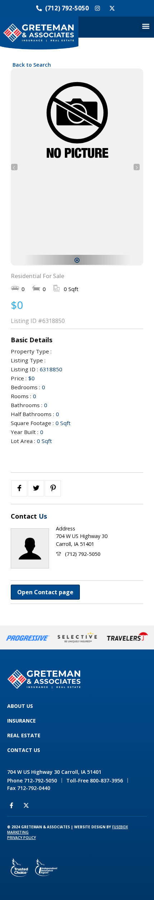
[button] (145, 27)
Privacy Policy (21, 837)
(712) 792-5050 (82, 554)
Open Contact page (45, 592)
